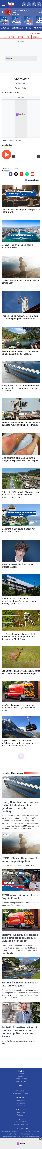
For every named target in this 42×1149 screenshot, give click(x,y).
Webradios (21, 1115)
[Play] (3, 12)
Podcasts (21, 1112)
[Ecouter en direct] (29, 4)
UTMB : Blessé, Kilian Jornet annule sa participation (19, 860)
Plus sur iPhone (21, 1122)
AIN (28, 37)
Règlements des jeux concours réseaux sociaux (21, 1131)
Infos (28, 28)
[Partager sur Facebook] (10, 175)
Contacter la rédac (21, 1093)
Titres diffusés (21, 1079)
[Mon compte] (39, 4)
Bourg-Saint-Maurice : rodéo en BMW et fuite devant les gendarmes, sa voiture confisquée (21, 807)
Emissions (21, 1103)
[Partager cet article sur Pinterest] (21, 175)
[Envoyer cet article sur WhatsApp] (26, 175)
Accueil (5, 28)
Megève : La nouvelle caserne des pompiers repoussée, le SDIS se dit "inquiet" (20, 937)
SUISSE (36, 37)
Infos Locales (21, 1091)
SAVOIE (20, 37)
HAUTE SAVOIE (8, 37)
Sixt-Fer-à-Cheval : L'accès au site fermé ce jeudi (20, 984)
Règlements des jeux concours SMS (21, 1134)
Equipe (21, 1076)
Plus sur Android (21, 1124)
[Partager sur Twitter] (15, 175)
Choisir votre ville (35, 33)
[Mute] (40, 12)
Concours (21, 1105)
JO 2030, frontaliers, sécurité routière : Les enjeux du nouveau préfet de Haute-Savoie (19, 1032)
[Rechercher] (34, 4)
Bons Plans (17, 28)
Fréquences (21, 1081)
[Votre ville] (24, 4)
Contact (21, 1074)
